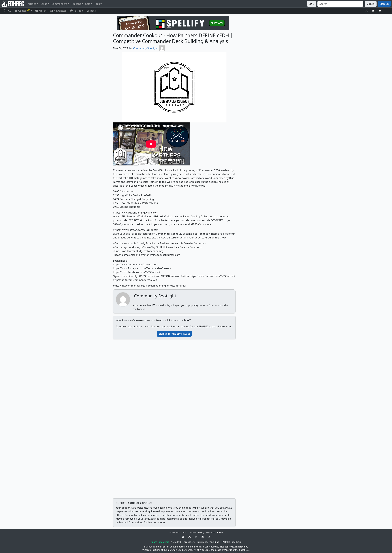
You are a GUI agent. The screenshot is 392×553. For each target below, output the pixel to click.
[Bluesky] (183, 537)
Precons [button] (76, 4)
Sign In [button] (371, 4)
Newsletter (60, 10)
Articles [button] (32, 4)
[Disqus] (174, 380)
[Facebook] (189, 537)
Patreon (78, 10)
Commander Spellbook (208, 541)
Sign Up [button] (384, 4)
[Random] (366, 10)
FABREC (226, 541)
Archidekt (176, 541)
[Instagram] (196, 537)
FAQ (9, 10)
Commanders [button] (59, 4)
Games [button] (24, 10)
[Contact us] (373, 10)
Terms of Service (214, 532)
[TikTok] (209, 537)
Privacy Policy (197, 532)
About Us (174, 532)
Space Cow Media (160, 541)
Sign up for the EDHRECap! (174, 333)
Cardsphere (189, 541)
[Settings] (380, 10)
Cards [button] (43, 4)
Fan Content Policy (209, 546)
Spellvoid (236, 541)
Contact (184, 532)
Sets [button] (87, 4)
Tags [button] (97, 4)
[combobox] (340, 4)
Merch (42, 10)
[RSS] (202, 537)
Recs (93, 10)
